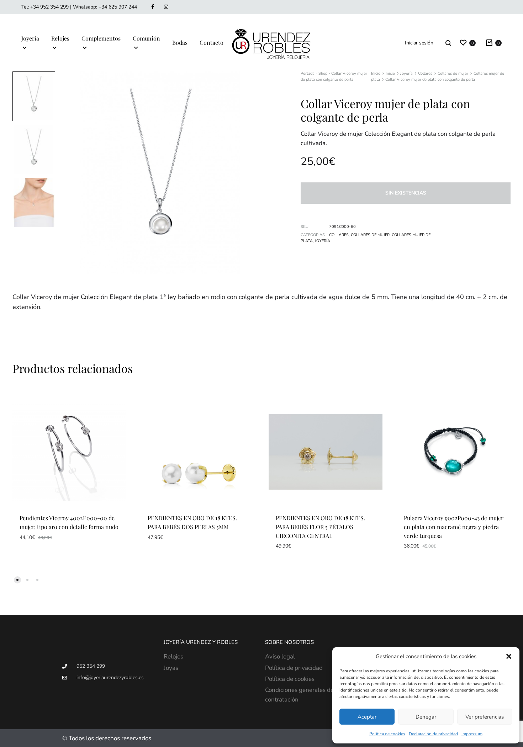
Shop (322, 73)
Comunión (146, 38)
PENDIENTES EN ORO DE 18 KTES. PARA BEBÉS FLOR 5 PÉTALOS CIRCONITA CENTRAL (320, 526)
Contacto (211, 42)
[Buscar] (448, 43)
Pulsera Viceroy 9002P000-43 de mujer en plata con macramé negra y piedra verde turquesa (453, 526)
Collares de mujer (453, 73)
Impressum (471, 734)
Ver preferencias (484, 716)
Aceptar (367, 716)
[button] (508, 656)
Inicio (375, 73)
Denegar (426, 716)
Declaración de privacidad (433, 734)
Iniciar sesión (419, 42)
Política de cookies (387, 734)
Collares (425, 73)
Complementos (101, 38)
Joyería (30, 38)
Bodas (179, 42)
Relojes (60, 38)
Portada (308, 73)
